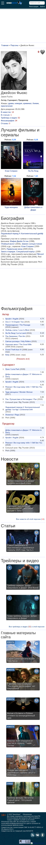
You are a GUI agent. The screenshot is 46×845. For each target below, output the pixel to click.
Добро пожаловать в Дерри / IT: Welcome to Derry (23, 375)
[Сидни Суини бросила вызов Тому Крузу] (23, 652)
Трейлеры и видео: (10, 118)
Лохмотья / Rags (12, 415)
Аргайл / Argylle (11, 319)
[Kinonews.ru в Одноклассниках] (42, 835)
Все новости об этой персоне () (30, 519)
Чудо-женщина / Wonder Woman (19, 392)
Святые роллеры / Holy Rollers (18, 341)
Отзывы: (5, 123)
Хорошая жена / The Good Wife (18, 344)
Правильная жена (14, 249)
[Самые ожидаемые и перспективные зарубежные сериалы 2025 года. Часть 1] (23, 541)
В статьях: (6, 115)
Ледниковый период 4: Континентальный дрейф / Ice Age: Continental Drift (22, 408)
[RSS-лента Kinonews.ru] (32, 835)
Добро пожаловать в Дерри (33, 208)
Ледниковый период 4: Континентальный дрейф (22, 233)
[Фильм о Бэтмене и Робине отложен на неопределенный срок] (23, 709)
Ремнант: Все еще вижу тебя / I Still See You (23, 387)
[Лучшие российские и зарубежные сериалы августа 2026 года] (23, 765)
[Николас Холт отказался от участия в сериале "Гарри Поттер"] (23, 736)
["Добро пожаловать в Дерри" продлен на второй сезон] (23, 474)
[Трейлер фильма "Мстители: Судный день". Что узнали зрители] (23, 793)
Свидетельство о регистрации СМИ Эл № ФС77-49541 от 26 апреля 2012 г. (22, 828)
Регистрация (33, 6)
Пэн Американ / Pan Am (15, 336)
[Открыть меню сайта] (2, 3)
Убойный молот (8, 244)
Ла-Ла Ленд (33, 171)
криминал (27, 103)
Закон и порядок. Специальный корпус (18, 251)
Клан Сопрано (11, 171)
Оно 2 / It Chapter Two (14, 322)
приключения (7, 106)
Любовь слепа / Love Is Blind (17, 330)
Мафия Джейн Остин (19, 241)
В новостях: (7, 112)
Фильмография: (9, 120)
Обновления (27, 814)
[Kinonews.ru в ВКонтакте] (37, 835)
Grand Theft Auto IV (13, 350)
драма (11, 103)
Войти (42, 6)
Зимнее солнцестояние (32, 244)
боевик (36, 103)
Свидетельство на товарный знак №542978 (17, 831)
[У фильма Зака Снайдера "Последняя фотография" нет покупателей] (23, 679)
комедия (18, 103)
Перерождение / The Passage (17, 325)
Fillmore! (40, 254)
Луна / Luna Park (12, 369)
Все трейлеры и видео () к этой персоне (26, 627)
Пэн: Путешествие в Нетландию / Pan (21, 399)
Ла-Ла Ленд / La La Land (15, 333)
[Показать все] (23, 359)
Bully (7, 355)
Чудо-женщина (11, 207)
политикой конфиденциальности (13, 823)
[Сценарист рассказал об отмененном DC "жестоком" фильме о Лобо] (23, 501)
